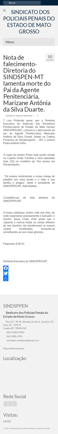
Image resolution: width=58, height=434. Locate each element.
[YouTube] (15, 403)
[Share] (29, 278)
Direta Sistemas (29, 428)
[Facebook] (29, 268)
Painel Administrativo (13, 348)
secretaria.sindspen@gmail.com (22, 340)
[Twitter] (29, 273)
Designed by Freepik (43, 428)
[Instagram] (10, 403)
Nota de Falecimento (24, 116)
